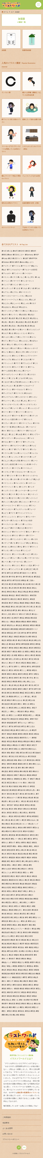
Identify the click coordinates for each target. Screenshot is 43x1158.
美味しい (33, 887)
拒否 (19, 730)
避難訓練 (6, 973)
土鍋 (39, 651)
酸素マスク (7, 977)
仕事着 (23, 588)
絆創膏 (16, 883)
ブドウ (12, 513)
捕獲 (15, 734)
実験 (30, 670)
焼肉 (21, 827)
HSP (37, 254)
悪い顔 (5, 715)
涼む (26, 812)
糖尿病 (5, 880)
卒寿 (30, 633)
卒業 (35, 633)
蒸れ (15, 925)
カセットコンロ (21, 333)
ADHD (22, 251)
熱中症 (9, 831)
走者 (37, 951)
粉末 (30, 876)
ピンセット (25, 502)
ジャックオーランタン (11, 404)
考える (32, 891)
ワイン (5, 569)
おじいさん (24, 299)
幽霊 (22, 692)
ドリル (14, 453)
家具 (10, 674)
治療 (31, 797)
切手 (17, 618)
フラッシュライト (9, 516)
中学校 (12, 576)
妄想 (24, 663)
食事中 (5, 1003)
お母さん (35, 318)
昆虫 (4, 760)
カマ (4, 344)
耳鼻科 (25, 895)
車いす (5, 958)
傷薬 (8, 606)
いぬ (38, 277)
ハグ (4, 475)
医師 (33, 625)
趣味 (17, 955)
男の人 (5, 842)
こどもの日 (21, 378)
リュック (6, 558)
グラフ (17, 363)
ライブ (26, 546)
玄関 (8, 839)
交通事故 (19, 584)
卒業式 (5, 636)
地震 (4, 655)
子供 (12, 666)
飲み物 (37, 1003)
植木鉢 (23, 775)
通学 (33, 962)
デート (12, 442)
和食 (12, 648)
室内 (35, 670)
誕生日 (16, 943)
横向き (11, 779)
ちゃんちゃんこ (21, 438)
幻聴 (4, 692)
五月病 (5, 584)
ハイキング (7, 472)
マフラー (31, 535)
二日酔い (31, 580)
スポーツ (15, 423)
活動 (33, 805)
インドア (6, 284)
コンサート (35, 382)
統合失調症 (7, 887)
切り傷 (11, 618)
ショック (24, 408)
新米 (4, 752)
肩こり (27, 902)
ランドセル (16, 550)
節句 (19, 876)
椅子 (17, 775)
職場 (36, 898)
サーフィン (7, 389)
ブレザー (6, 520)
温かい (5, 816)
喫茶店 (38, 648)
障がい (11, 988)
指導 (35, 730)
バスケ (19, 475)
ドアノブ (19, 449)
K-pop (5, 258)
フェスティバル (21, 509)
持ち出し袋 (27, 730)
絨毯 (35, 883)
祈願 (4, 865)
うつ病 (31, 288)
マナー (23, 535)
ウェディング (8, 288)
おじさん (6, 303)
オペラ (19, 311)
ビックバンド (33, 498)
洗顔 (17, 805)
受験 (10, 640)
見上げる (6, 936)
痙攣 (10, 846)
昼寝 (38, 760)
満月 (24, 816)
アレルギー (7, 273)
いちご (21, 277)
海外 (21, 809)
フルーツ (22, 516)
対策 (12, 678)
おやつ (5, 314)
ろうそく (17, 565)
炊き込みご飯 (34, 820)
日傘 (23, 752)
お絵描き (20, 322)
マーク (36, 531)
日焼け (5, 756)
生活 (21, 839)
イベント (6, 281)
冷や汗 (23, 614)
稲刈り (25, 868)
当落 (35, 696)
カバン (33, 337)
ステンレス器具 (9, 419)
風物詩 (23, 996)
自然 (17, 913)
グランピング (27, 363)
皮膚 (26, 854)
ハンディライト (9, 490)
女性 (19, 663)
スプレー (6, 423)
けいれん (18, 370)
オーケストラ (26, 292)
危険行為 (24, 636)
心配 (26, 700)
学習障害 (37, 666)
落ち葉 (24, 921)
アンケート (18, 273)
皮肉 (15, 854)
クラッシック (8, 363)
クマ (32, 359)
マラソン (6, 539)
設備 (4, 943)
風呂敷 (16, 996)
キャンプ (17, 355)
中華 (26, 576)
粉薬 (35, 876)
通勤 (27, 962)
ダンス (26, 434)
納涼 (38, 880)
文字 (35, 745)
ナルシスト (26, 460)
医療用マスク (33, 629)
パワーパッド (8, 487)
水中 (4, 794)
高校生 (21, 1011)
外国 (33, 655)
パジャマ (12, 475)
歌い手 (26, 779)
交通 (12, 584)
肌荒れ (9, 902)
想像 (38, 715)
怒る (33, 704)
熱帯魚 (5, 835)
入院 (39, 606)
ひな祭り (15, 502)
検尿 (35, 775)
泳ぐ (4, 805)
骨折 (10, 1011)
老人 (26, 891)
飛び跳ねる (7, 1000)
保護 (33, 599)
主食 (31, 576)
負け (37, 947)
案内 (4, 775)
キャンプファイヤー (29, 355)
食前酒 (12, 1003)
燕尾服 (12, 835)
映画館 (11, 760)
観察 (13, 940)
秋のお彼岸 (7, 868)
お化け (31, 314)
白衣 (4, 854)
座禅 (39, 692)
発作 (37, 846)
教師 (4, 745)
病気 (35, 842)
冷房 (29, 614)
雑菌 (17, 988)
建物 (12, 696)
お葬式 (5, 326)
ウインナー (25, 284)
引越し (28, 696)
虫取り (28, 928)
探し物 (5, 737)
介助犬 (32, 584)
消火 (4, 812)
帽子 (26, 689)
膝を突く (19, 910)
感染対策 (15, 719)
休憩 (10, 591)
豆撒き (21, 947)
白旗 (30, 850)
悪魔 (26, 715)
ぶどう (5, 513)
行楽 (20, 932)
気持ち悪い (32, 790)
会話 (21, 591)
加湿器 (34, 618)
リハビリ (27, 554)
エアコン (6, 292)
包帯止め (12, 625)
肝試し (16, 902)
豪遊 (32, 947)
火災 (14, 820)
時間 (10, 764)
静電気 (11, 992)
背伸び (5, 906)
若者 (22, 917)
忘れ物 (32, 700)
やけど (14, 546)
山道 (17, 685)
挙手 (4, 734)
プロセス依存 (27, 520)
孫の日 (5, 670)
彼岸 (10, 700)
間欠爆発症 (18, 985)
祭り (21, 865)
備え (39, 603)
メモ (13, 543)
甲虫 (36, 839)
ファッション (24, 505)
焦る (15, 827)
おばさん (24, 307)
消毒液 (34, 809)
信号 (12, 603)
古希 (15, 640)
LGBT (26, 258)
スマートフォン (26, 423)
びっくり (6, 502)
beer (10, 254)
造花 (38, 962)
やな (20, 546)
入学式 (27, 606)
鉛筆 (26, 981)
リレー (14, 558)
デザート (6, 445)
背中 (33, 902)
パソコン (6, 479)
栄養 (26, 771)
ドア (12, 449)
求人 (33, 794)
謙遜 (4, 947)
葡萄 (10, 925)
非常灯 (18, 992)
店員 (28, 692)
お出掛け (24, 314)
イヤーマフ (16, 281)
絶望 (15, 887)
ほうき (21, 528)
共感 (10, 610)
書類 (21, 764)
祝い (10, 865)
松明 (32, 767)
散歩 (10, 745)
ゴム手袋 (15, 382)
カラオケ (29, 344)
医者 (4, 633)
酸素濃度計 (18, 977)
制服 (28, 618)
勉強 (13, 621)
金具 (36, 977)
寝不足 (5, 678)
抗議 (13, 730)
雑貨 (22, 988)
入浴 (33, 606)
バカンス (32, 472)
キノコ (5, 352)
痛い (15, 846)
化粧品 (19, 625)
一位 (24, 569)
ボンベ (29, 531)
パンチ (31, 487)
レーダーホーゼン (17, 561)
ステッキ (34, 415)
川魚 (32, 685)
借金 (17, 603)
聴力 (31, 895)
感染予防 (6, 719)
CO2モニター (19, 254)
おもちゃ (34, 311)
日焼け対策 (14, 756)
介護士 (5, 588)
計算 (19, 940)
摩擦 (35, 737)
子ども (5, 666)
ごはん (30, 378)
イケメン (6, 277)
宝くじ (23, 670)
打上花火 (31, 726)
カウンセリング (34, 329)
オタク (33, 303)
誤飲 (28, 943)
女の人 (5, 663)
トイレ (34, 449)
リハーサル (18, 554)
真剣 (19, 857)
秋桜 (15, 868)
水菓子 (16, 794)
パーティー (7, 468)
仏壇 (12, 588)
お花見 (28, 322)
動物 (19, 621)
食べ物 (23, 1000)
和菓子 (5, 648)
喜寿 (32, 648)
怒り (20, 704)
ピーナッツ (33, 494)
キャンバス (7, 355)
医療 (38, 625)
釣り (4, 981)
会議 (26, 591)
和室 (33, 644)
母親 (33, 786)
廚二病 (5, 696)
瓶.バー (15, 839)
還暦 (13, 973)
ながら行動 (16, 460)
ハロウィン (31, 483)
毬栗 (15, 790)
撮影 (4, 741)
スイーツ (20, 412)
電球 (33, 988)
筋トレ (26, 872)
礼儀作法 (30, 861)
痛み (21, 846)
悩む (33, 711)
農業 (15, 962)
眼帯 (24, 857)
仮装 (30, 588)
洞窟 (22, 805)
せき (15, 427)
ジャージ (32, 400)
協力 (12, 636)
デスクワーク (17, 445)
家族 (15, 674)
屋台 (21, 681)
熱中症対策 (18, 831)
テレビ (33, 445)
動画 (24, 621)
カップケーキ (24, 337)
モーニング (21, 543)
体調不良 (6, 599)
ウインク (15, 284)
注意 (37, 801)
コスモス (32, 374)
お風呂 (5, 329)
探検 (12, 737)
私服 (26, 865)
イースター (28, 273)
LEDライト (18, 258)
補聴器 (36, 932)
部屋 (19, 973)
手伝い (32, 722)
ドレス (5, 457)
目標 (35, 854)
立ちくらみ (7, 872)
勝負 (35, 621)
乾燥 (4, 580)
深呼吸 (32, 812)
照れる (36, 827)
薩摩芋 (25, 925)
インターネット (28, 281)
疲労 (30, 842)
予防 (10, 580)
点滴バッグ (34, 824)
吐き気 (38, 640)
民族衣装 (22, 790)
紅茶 (27, 880)
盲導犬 (5, 857)
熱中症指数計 (29, 831)
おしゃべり (16, 303)
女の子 (12, 663)
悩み (27, 711)
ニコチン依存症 (9, 464)
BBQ (5, 254)
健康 (22, 603)
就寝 (4, 681)
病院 (4, 846)
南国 (17, 636)
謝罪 (10, 947)
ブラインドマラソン (24, 513)
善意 (17, 648)
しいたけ (17, 400)
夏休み (21, 655)
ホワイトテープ (19, 531)
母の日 (26, 786)
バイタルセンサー (20, 472)
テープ (19, 442)
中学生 (19, 576)
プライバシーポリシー (11, 1139)
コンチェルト (8, 385)
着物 (35, 857)
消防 (10, 812)
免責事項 (6, 1122)
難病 (28, 988)
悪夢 (20, 715)
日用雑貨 (32, 756)
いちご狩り (30, 277)
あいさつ (30, 262)
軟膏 (19, 958)
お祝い (5, 322)
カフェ (5, 341)
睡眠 (4, 861)
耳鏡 (19, 895)
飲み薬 (5, 1007)
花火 (17, 917)
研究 (19, 861)
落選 (4, 925)
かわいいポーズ (32, 348)
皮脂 (21, 854)
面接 (24, 992)
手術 (12, 726)
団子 (10, 651)
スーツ (5, 412)
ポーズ (14, 528)
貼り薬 (25, 951)
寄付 (32, 674)
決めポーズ (13, 797)
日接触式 (37, 752)
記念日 (36, 940)
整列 (30, 745)
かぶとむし (25, 341)
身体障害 (30, 955)
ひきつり (13, 498)
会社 (15, 591)
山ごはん (32, 681)
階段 (4, 988)
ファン (33, 505)
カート (23, 329)
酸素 (38, 973)
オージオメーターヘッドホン (14, 296)
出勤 (4, 618)
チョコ (31, 438)
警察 (15, 947)
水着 (10, 794)
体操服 (5, 595)
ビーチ (12, 494)
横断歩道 (19, 779)
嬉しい (36, 663)
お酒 (27, 326)
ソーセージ (32, 427)
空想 (31, 868)
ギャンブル (7, 359)
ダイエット (13, 430)
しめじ (24, 400)
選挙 (32, 970)
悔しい (14, 711)
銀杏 (32, 981)
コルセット (25, 382)
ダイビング (32, 430)
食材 (24, 1003)
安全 (12, 670)
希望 (10, 689)
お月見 (19, 318)
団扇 (15, 651)
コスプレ (23, 374)
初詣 (22, 618)
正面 (10, 782)
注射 (24, 801)
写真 (15, 610)
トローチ (25, 457)
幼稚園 (16, 692)
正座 (4, 782)
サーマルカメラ (19, 389)
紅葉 (33, 880)
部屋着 (25, 973)
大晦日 (25, 659)
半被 (24, 633)
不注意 (11, 573)
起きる (5, 955)
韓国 (30, 992)
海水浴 (27, 809)
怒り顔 (26, 704)
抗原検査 (6, 730)
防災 (31, 985)
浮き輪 (5, 809)
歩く (26, 782)
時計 (4, 764)
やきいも (6, 546)
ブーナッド (35, 502)
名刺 (32, 640)
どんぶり (6, 460)
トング (33, 457)
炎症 (8, 824)
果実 (12, 771)
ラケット (35, 546)
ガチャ (31, 333)
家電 (21, 674)
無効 (4, 827)
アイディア (7, 266)
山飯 (22, 685)
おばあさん (7, 307)
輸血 (30, 958)
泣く (19, 801)
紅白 (22, 880)
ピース (5, 494)
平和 (32, 689)
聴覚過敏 (29, 898)
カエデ (5, 333)
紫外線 (9, 883)
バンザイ (24, 487)
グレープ (17, 367)
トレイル (34, 453)
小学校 (23, 678)
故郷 (15, 741)
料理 (12, 749)
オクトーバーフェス (10, 299)
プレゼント (16, 520)
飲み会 (30, 1003)
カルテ (14, 348)
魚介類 (9, 1015)
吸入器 (5, 644)
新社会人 (33, 749)
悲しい (32, 715)
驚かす (36, 1007)
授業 (26, 734)
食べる (16, 1000)
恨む (30, 707)
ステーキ (17, 415)
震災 (4, 992)
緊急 (20, 887)
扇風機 (11, 722)
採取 (32, 734)
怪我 (12, 707)
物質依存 (26, 835)
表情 (26, 932)
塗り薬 (11, 655)
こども (12, 378)
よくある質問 (8, 1128)
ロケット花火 (27, 565)
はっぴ (37, 479)
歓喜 (38, 779)
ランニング (26, 550)
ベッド (19, 524)
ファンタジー (8, 509)
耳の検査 (6, 895)
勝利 (30, 621)
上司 (36, 569)
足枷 (22, 955)
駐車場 (29, 1007)
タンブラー (36, 434)
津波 (28, 805)
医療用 (23, 629)
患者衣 (21, 711)
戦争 (4, 722)
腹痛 (12, 910)
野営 (25, 977)
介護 (38, 584)
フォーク (32, 509)
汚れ (4, 797)
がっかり (6, 337)
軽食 (24, 958)
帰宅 (21, 689)
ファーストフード (9, 505)
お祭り (12, 322)
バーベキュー (27, 468)
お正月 (26, 318)
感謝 (22, 719)
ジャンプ (6, 408)
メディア (6, 543)
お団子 (5, 318)
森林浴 (11, 775)
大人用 (13, 659)
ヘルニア (6, 528)
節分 (13, 876)
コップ (5, 378)
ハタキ (14, 479)
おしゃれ (25, 303)
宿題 (26, 674)
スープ (12, 412)
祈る (37, 861)
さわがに (29, 393)
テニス (26, 445)
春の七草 (22, 760)
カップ (14, 337)
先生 (14, 606)
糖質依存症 (14, 880)
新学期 (25, 749)
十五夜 (18, 633)
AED (28, 251)
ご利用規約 (7, 1117)
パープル (17, 468)
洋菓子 (11, 805)
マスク (16, 535)
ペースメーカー (9, 524)
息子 (35, 707)
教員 (39, 741)
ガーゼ (16, 329)
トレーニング (24, 453)
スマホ (36, 423)
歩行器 (32, 782)
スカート (29, 412)
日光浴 (29, 752)
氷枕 (22, 794)
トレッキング (15, 457)
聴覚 (22, 898)
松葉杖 (5, 771)
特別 (33, 835)
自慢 (4, 913)
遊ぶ (10, 966)
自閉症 (23, 913)
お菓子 (35, 322)
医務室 (26, 625)
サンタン (34, 397)
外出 (28, 655)
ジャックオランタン (29, 404)
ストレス (29, 419)
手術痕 (18, 726)
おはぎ (16, 307)
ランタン (6, 550)
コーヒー (27, 370)
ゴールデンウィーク (10, 374)
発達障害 (12, 850)
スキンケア (7, 415)
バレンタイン (20, 483)
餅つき (16, 1007)
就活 (10, 681)
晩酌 (15, 764)
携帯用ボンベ (26, 737)
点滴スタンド (23, 824)
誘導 (22, 943)
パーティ (34, 464)
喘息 (26, 648)
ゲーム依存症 (8, 370)
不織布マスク (26, 573)
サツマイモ (19, 393)
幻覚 (10, 692)
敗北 (33, 741)
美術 (15, 891)
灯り (19, 820)
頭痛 (10, 996)
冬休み (25, 610)
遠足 (26, 970)
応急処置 (6, 704)
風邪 (30, 996)
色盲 (33, 913)
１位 (10, 251)
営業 (4, 651)
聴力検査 (6, 898)
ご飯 (17, 385)
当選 (4, 700)
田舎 (30, 839)
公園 (4, 610)
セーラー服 (7, 427)
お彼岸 (12, 318)
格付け (36, 771)
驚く (4, 1011)
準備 (30, 816)
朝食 (4, 767)
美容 (4, 891)
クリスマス (7, 367)
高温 (28, 1011)
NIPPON (34, 258)
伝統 (32, 591)
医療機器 (15, 629)
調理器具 (35, 943)
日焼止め (24, 756)
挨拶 (10, 734)
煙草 (30, 827)
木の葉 (14, 767)
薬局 (4, 928)
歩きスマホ (18, 782)
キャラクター (33, 352)
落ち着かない (15, 921)
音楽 (35, 992)
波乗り (5, 801)
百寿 (10, 854)
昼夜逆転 (31, 760)
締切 (26, 887)
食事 (36, 1000)
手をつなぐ (23, 722)
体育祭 (34, 595)
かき (12, 333)
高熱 (33, 1011)
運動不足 (22, 966)
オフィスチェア (9, 311)
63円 (16, 251)
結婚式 (29, 883)
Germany (29, 254)
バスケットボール (31, 475)
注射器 (30, 801)
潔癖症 (36, 816)
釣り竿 (11, 981)
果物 (17, 771)
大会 (19, 659)
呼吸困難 (26, 644)
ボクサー (29, 528)
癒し (32, 846)
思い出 (5, 707)
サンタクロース (23, 397)
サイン (29, 389)
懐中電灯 (35, 719)
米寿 (24, 876)
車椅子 (12, 958)
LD (11, 258)
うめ (38, 288)
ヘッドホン (28, 524)
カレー (21, 348)
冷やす (16, 614)
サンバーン (7, 400)
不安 (4, 573)
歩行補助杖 (14, 786)
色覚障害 (6, 917)
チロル (5, 442)
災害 (25, 820)
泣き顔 (12, 801)
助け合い (6, 621)
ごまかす (6, 382)
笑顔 (20, 872)
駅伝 (22, 1007)
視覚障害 (6, 940)
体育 (19, 595)
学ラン (18, 666)
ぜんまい (22, 427)
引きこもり (20, 696)
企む (35, 588)
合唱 (26, 640)
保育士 (26, 599)
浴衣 (12, 809)
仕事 (17, 588)
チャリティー (8, 438)
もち (29, 543)
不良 (35, 573)
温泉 (12, 816)
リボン (35, 554)
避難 (37, 970)
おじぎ (33, 299)
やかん (35, 543)
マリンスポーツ (18, 539)
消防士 (16, 812)
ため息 (19, 434)
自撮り (11, 913)
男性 (24, 842)
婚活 (30, 663)
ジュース (15, 408)
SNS (13, 262)
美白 (10, 891)
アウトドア (26, 266)
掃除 (21, 734)
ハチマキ (22, 479)
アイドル (17, 266)
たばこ (5, 434)
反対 (4, 640)
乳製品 (37, 576)
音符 (4, 996)
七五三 (30, 569)
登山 (19, 850)
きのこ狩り (21, 352)
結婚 (22, 883)
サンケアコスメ (9, 397)
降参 (37, 985)
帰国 (15, 689)
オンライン (14, 314)
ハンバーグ (33, 490)
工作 (37, 685)
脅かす (18, 906)
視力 (13, 936)
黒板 (23, 1015)
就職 (15, 681)
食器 (19, 1003)
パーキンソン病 (23, 464)
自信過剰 (27, 910)
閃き (10, 985)
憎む (27, 719)
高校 (15, 1011)
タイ (4, 430)
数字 (24, 745)
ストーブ (20, 419)
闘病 (26, 985)
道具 (4, 970)
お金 (33, 326)
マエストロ (7, 535)
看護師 (12, 857)
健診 (28, 603)
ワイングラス (15, 569)
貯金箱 (11, 951)
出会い (35, 614)
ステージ (25, 415)
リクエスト (7, 554)
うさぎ (17, 288)
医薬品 (11, 633)
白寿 (24, 850)
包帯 (4, 625)
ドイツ (26, 449)
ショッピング (34, 408)
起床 (12, 955)
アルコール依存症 (30, 269)
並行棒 (5, 576)
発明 (4, 850)
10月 (5, 251)
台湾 (21, 640)
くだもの (25, 359)
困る (28, 651)
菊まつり (37, 917)
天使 (32, 659)
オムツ (26, 311)
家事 (4, 674)
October (6, 262)
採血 (37, 734)
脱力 (30, 906)
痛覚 (26, 846)
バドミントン (8, 483)
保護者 (5, 603)
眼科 (30, 857)
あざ (4, 269)
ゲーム (31, 367)
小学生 (30, 678)
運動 (15, 966)
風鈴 (35, 996)
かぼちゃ (34, 341)
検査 (4, 779)
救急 (21, 741)
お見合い (13, 326)
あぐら (35, 266)
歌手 (33, 779)
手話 (24, 726)
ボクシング (7, 531)
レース (5, 561)
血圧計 (14, 932)
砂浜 (14, 861)
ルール (21, 558)
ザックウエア (8, 393)
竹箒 (15, 872)
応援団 (14, 704)
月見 (26, 764)
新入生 (18, 749)
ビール (5, 498)
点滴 (14, 824)
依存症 (14, 599)
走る (31, 951)
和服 (38, 644)
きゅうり (17, 359)
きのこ (12, 352)
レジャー (29, 561)
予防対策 (17, 580)
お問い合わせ (8, 1134)
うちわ (24, 288)
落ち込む (32, 921)
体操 (37, 591)
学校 (24, 666)
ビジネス (22, 498)
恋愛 (24, 707)
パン (17, 487)
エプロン (15, 292)
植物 (30, 775)
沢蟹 (20, 797)
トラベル (6, 453)
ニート (35, 460)
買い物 (18, 951)
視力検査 (20, 936)
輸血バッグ (7, 962)
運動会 (30, 966)
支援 (10, 741)
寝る (37, 674)
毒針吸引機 (7, 790)
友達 (35, 636)
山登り (5, 685)
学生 (30, 666)
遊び (4, 966)
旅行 (14, 752)
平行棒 (38, 689)
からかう (6, 348)
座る (33, 692)
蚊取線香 (6, 932)
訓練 (24, 940)
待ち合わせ (18, 700)
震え (39, 988)
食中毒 (30, 1000)
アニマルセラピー (15, 269)
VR (18, 262)
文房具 (5, 749)
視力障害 (29, 936)
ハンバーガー (22, 490)
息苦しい (6, 711)
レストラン (7, 565)
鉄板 (17, 981)
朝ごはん (37, 764)
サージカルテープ (27, 385)
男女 (19, 842)
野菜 (31, 977)
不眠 (17, 573)
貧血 (4, 951)
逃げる (21, 962)
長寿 (4, 985)
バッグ (30, 479)
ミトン (28, 539)
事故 (24, 580)
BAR (34, 251)
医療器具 (6, 629)
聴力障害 (15, 898)
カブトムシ (14, 341)
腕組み (5, 910)
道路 (10, 970)
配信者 (32, 973)
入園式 (20, 606)
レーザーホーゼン (32, 558)
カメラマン (20, 344)
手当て (5, 726)
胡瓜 (12, 906)
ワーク (36, 565)
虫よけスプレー (18, 928)
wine (23, 262)
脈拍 (24, 906)
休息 (4, 591)
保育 (20, 599)
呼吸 (19, 644)
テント (5, 449)
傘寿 (33, 603)
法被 (37, 797)
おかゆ (29, 296)
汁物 (28, 794)
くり (36, 363)
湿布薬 (18, 816)
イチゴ (14, 277)
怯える (18, 707)
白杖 (35, 850)
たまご (12, 434)
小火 (37, 678)
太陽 (37, 659)
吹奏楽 (12, 644)
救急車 (27, 741)
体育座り (26, 595)
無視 (10, 827)
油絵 (26, 797)
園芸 (33, 651)
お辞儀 (21, 326)
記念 (30, 940)
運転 (37, 966)
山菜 (12, 685)
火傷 (8, 820)
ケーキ (24, 367)
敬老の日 (17, 745)
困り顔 (21, 651)
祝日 (15, 865)
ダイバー (22, 430)
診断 (10, 943)
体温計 (12, 595)
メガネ (35, 539)
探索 (17, 737)
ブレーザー (31, 516)
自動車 (35, 910)
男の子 (12, 842)
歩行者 (5, 786)
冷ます (32, 610)
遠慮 (21, 970)
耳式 (13, 895)
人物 (26, 584)
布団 (4, 689)
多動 (39, 655)
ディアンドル (29, 442)
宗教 (17, 670)
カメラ (11, 344)
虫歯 (35, 928)
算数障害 (6, 876)
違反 (15, 970)
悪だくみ (13, 715)
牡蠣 (19, 835)
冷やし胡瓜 (7, 614)
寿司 (17, 678)
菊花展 (5, 921)
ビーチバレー (22, 494)
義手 (21, 891)
